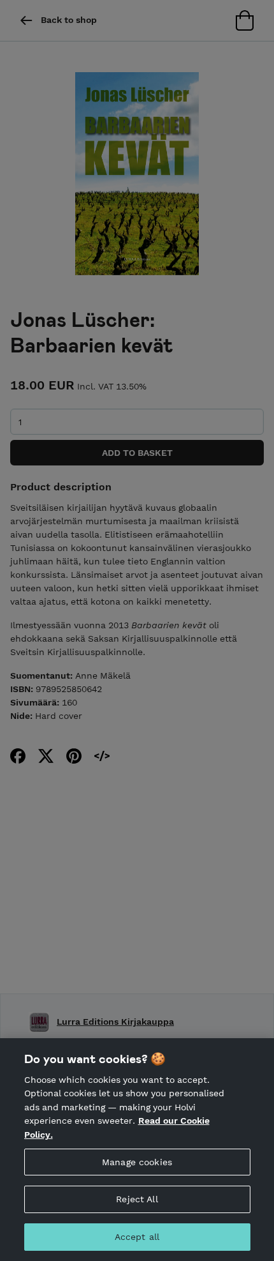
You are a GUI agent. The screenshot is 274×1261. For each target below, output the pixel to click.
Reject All (136, 1199)
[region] (137, 1149)
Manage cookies (137, 1162)
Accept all (137, 1237)
